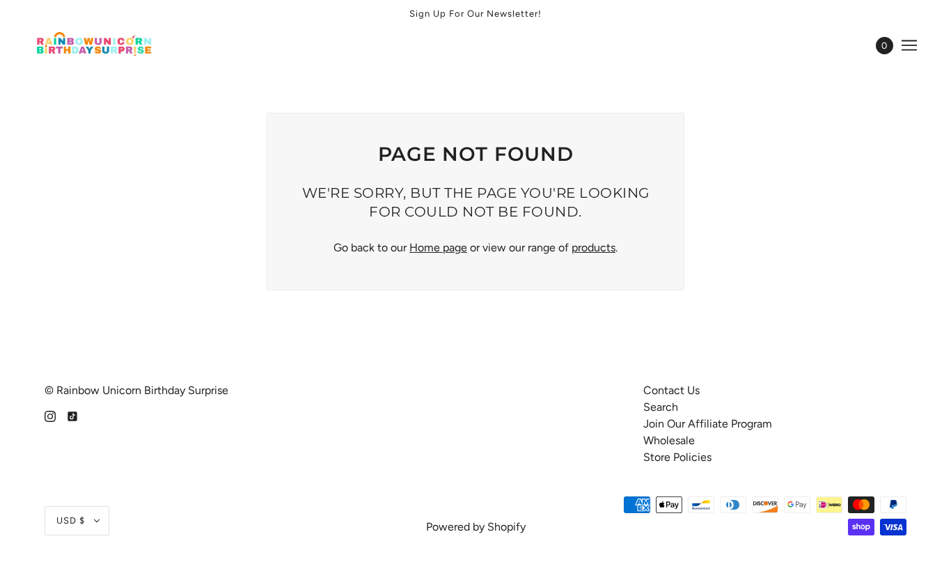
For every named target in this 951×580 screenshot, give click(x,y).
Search (660, 407)
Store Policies (677, 457)
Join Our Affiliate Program (707, 423)
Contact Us (671, 390)
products (593, 247)
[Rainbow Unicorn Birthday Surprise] (95, 45)
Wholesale (669, 440)
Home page (438, 247)
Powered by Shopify (476, 526)
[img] (50, 416)
